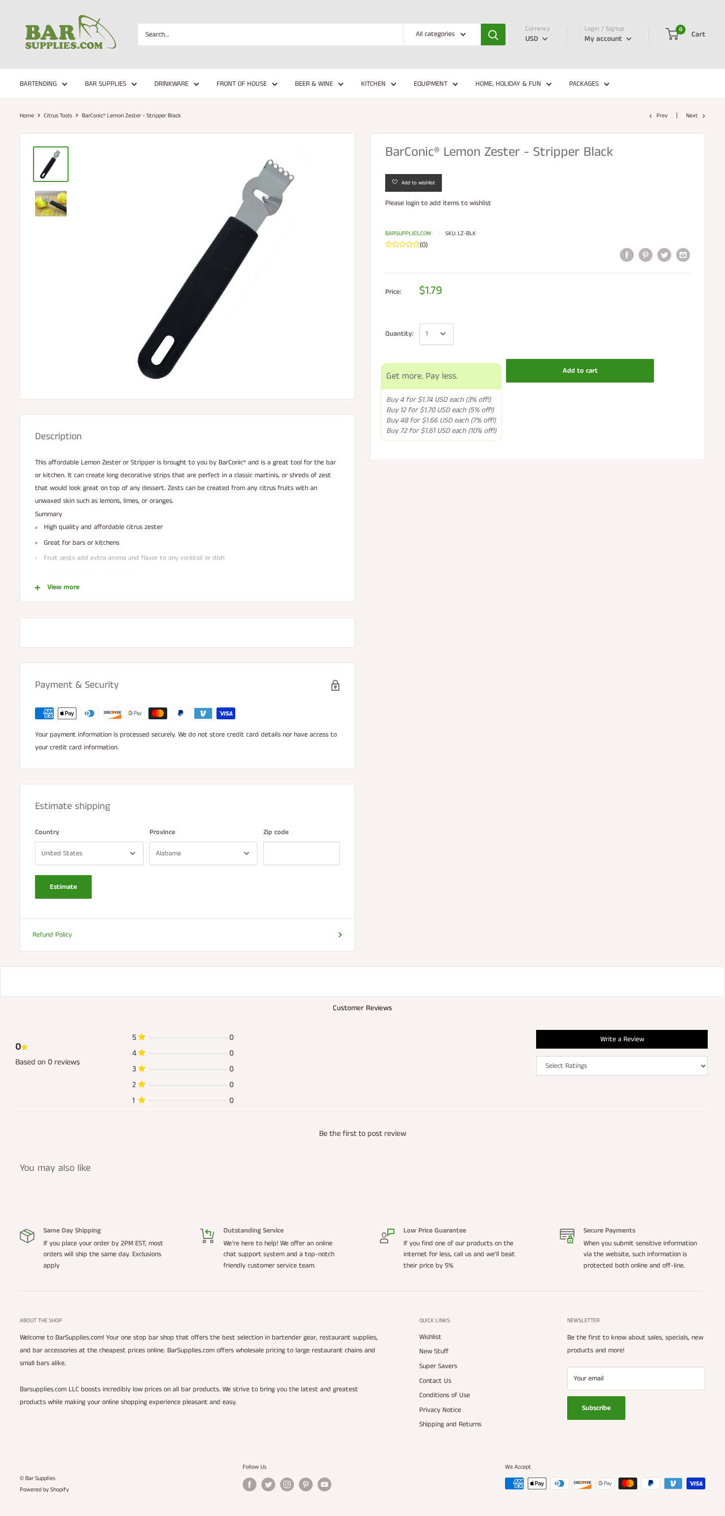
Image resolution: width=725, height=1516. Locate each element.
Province (162, 832)
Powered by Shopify (44, 1489)
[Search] (493, 34)
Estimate (63, 887)
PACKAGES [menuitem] (584, 84)
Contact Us (435, 1381)
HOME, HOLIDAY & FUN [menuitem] (508, 84)
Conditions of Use (444, 1395)
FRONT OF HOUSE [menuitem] (242, 84)
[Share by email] (683, 255)
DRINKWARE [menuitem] (171, 84)
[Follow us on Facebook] (249, 1484)
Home (27, 115)
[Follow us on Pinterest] (306, 1484)
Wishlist (430, 1337)
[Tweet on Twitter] (664, 255)
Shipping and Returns (450, 1424)
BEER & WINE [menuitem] (314, 84)
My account (604, 39)
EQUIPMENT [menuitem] (430, 84)
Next (692, 115)
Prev (662, 115)
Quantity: (399, 334)
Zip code (276, 832)
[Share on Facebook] (627, 255)
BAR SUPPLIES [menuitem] (105, 84)
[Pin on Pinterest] (645, 255)
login (412, 203)
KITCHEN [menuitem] (373, 84)
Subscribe (596, 1408)
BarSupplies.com (408, 233)
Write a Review (622, 1039)
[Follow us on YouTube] (324, 1484)
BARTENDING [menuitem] (38, 84)
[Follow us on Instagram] (287, 1484)
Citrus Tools (58, 115)
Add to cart (580, 370)
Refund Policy (52, 935)
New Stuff (434, 1351)
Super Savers (438, 1366)
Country (47, 832)
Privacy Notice (440, 1410)
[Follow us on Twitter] (268, 1484)
